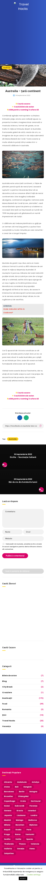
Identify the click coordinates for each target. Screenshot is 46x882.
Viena (32, 848)
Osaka (18, 829)
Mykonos (33, 825)
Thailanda (9, 844)
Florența (33, 806)
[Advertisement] (23, 37)
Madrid (7, 820)
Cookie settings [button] (34, 874)
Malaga (19, 820)
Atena (7, 787)
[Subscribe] (41, 756)
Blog (4, 681)
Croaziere (7, 692)
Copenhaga (9, 801)
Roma (17, 834)
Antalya (35, 782)
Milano (7, 825)
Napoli (7, 829)
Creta (23, 801)
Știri (4, 715)
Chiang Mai (23, 796)
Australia (13, 439)
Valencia (35, 844)
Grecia (20, 810)
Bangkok (28, 787)
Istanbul (32, 810)
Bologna (33, 791)
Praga (7, 834)
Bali (16, 787)
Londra (34, 815)
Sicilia (18, 839)
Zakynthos (9, 853)
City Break (7, 687)
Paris (29, 829)
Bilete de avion (9, 675)
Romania (6, 709)
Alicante (8, 782)
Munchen (20, 825)
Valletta (8, 848)
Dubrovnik (19, 806)
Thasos (22, 844)
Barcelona (9, 791)
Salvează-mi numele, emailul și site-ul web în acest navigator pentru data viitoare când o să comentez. (22, 546)
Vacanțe (6, 726)
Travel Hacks (8, 720)
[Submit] (41, 571)
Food (4, 704)
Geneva (7, 810)
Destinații (6, 68)
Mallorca (32, 820)
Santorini (30, 834)
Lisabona (21, 815)
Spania (29, 839)
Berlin (21, 791)
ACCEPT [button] (23, 878)
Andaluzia (22, 782)
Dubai (7, 806)
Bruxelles (8, 796)
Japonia (8, 815)
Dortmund (35, 801)
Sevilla (7, 839)
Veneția (20, 848)
